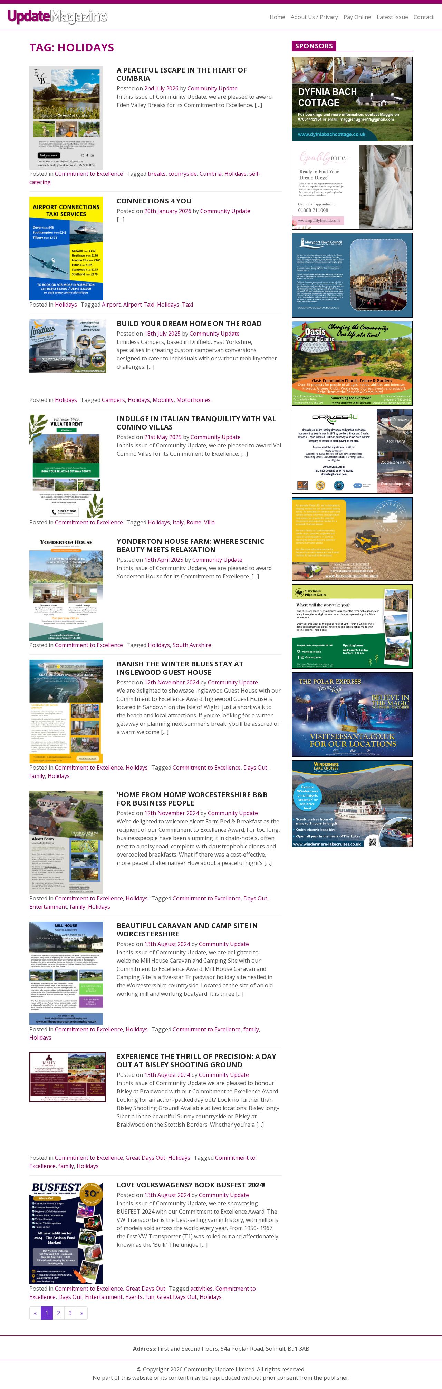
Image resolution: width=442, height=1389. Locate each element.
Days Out (255, 767)
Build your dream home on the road (189, 323)
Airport (111, 304)
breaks (157, 173)
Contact (424, 17)
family (37, 776)
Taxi (187, 304)
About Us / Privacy (314, 17)
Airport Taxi (138, 304)
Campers (113, 400)
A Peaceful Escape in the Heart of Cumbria (182, 74)
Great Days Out (145, 1157)
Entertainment (48, 906)
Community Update (213, 88)
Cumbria (211, 173)
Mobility (163, 400)
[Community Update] (57, 17)
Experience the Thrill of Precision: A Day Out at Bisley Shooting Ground (196, 1060)
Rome (193, 522)
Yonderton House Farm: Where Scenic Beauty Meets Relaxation (191, 545)
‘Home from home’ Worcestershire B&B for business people (192, 799)
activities (201, 1288)
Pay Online (357, 17)
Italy (178, 522)
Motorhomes (193, 400)
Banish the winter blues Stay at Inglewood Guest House (180, 668)
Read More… (140, 121)
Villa (209, 522)
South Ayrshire (192, 645)
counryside (183, 173)
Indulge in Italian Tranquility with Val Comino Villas (196, 423)
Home (277, 17)
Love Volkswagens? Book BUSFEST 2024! (191, 1184)
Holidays (235, 173)
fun (149, 1297)
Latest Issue (392, 17)
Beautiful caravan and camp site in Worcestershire (187, 929)
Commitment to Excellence (89, 173)
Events (134, 1297)
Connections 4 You (154, 200)
